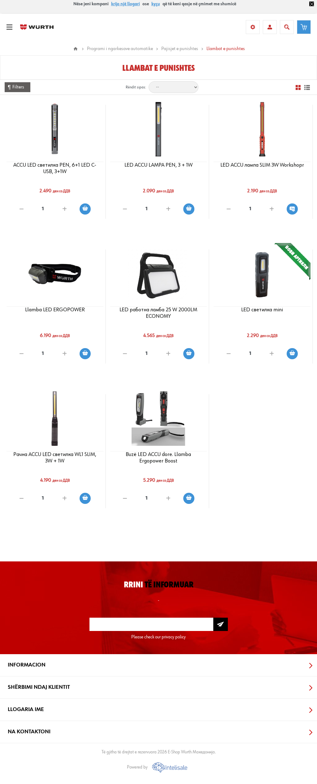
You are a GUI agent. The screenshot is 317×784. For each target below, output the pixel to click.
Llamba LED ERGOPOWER (55, 310)
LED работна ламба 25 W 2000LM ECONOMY (158, 313)
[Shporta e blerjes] (304, 27)
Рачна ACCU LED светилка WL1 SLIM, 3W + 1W (54, 458)
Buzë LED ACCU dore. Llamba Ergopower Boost (158, 458)
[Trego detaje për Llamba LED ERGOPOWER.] (55, 274)
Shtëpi (75, 49)
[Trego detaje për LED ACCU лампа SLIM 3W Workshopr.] (262, 129)
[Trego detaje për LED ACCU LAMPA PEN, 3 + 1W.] (158, 129)
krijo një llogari (125, 4)
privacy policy (174, 637)
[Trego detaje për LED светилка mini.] (262, 274)
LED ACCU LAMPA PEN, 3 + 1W (158, 165)
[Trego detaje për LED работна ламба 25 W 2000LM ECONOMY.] (158, 274)
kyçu (155, 4)
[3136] (158, 418)
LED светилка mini (262, 310)
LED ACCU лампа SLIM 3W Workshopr (262, 165)
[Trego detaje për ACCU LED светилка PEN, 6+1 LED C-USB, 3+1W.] (55, 129)
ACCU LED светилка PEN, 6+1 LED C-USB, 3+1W (54, 168)
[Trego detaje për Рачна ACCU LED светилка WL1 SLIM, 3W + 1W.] (55, 418)
